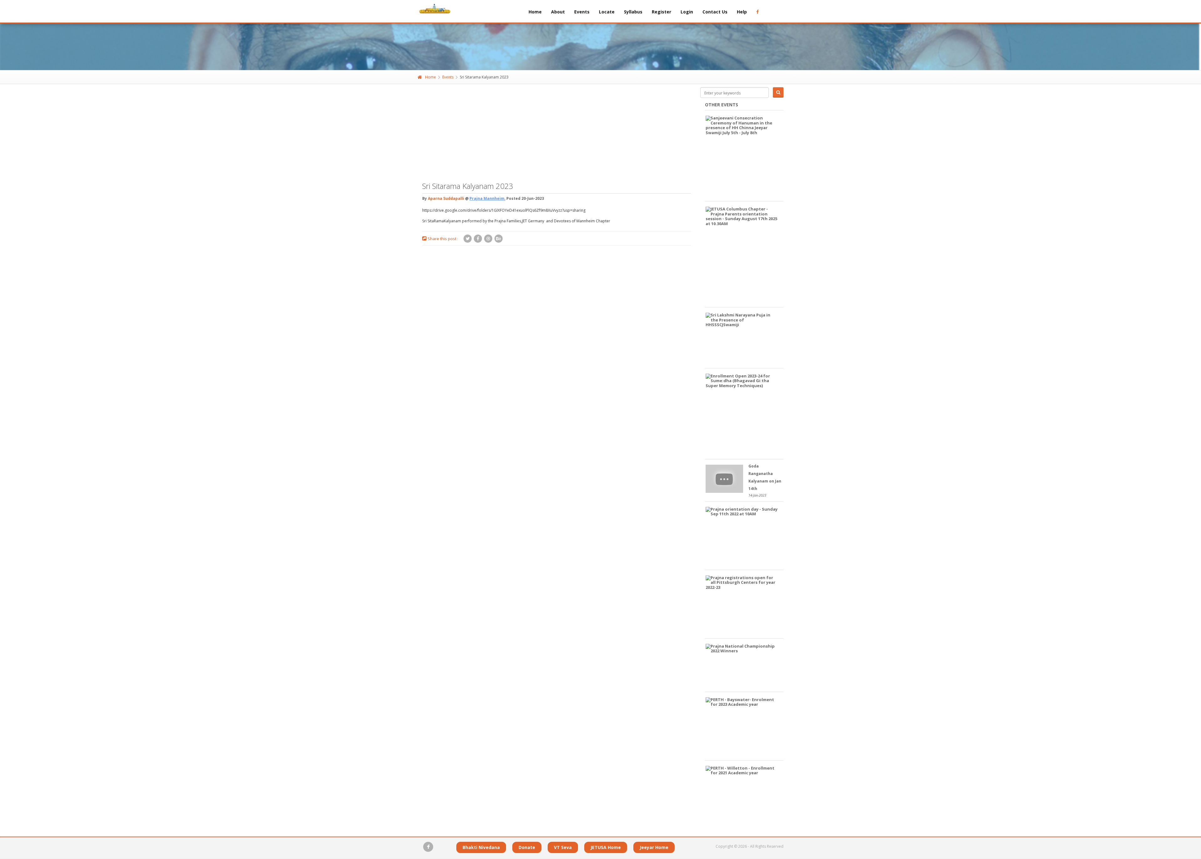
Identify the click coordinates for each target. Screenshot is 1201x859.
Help (742, 12)
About (558, 12)
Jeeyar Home (654, 847)
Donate (527, 847)
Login (687, 12)
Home (535, 12)
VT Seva (563, 847)
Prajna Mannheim (486, 198)
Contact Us (714, 12)
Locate (607, 12)
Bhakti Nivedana (481, 847)
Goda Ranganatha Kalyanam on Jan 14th (764, 477)
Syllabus (633, 12)
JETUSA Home (605, 847)
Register (661, 12)
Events (582, 12)
